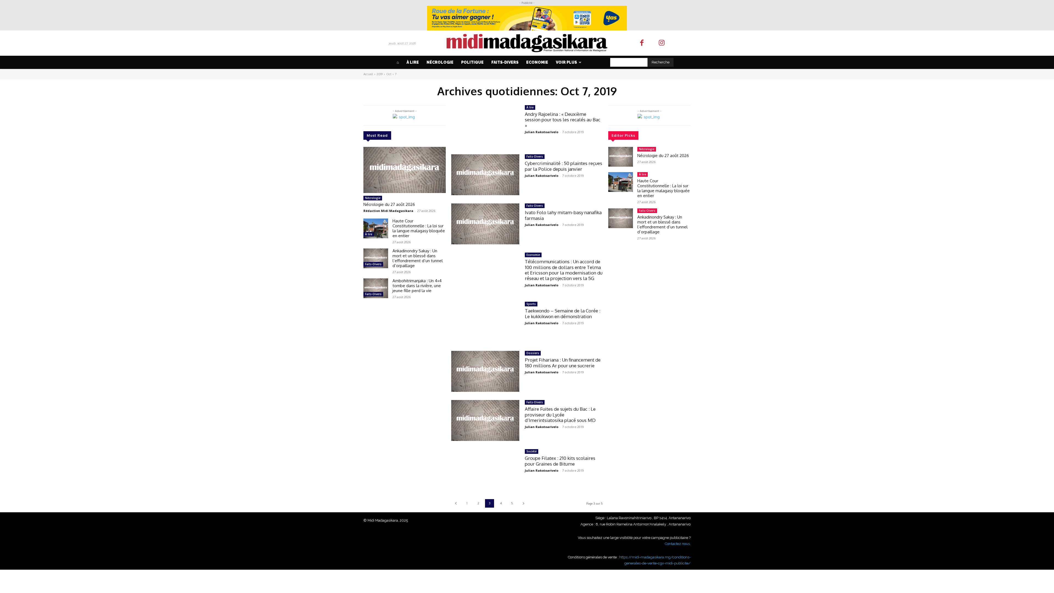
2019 (380, 74)
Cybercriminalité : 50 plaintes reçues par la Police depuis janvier (563, 166)
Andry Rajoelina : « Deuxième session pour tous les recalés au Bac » (562, 119)
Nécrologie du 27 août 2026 (389, 204)
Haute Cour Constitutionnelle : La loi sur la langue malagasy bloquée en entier (419, 228)
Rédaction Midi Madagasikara (388, 211)
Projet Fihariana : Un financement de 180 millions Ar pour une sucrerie (563, 362)
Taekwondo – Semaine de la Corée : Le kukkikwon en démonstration (562, 313)
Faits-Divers (373, 264)
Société (531, 451)
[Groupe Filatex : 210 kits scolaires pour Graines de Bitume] (485, 469)
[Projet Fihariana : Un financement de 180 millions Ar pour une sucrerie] (485, 371)
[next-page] (523, 503)
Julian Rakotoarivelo (541, 132)
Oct (388, 74)
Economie (533, 255)
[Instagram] (662, 43)
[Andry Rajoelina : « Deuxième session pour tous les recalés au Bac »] (485, 125)
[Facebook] (642, 43)
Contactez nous (677, 544)
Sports (531, 304)
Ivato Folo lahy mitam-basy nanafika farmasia (563, 215)
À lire (368, 234)
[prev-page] (455, 503)
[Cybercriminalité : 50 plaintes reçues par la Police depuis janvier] (485, 174)
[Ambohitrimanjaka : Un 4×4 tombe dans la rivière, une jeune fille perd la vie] (375, 288)
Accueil (368, 74)
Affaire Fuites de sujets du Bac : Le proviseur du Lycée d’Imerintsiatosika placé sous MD (560, 414)
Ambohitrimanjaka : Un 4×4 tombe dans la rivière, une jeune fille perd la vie (417, 285)
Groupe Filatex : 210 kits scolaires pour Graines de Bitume (560, 460)
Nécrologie (372, 198)
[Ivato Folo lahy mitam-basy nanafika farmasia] (485, 223)
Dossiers (532, 353)
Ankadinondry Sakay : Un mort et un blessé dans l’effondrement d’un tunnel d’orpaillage (418, 258)
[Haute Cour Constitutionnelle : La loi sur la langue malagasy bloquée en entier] (375, 228)
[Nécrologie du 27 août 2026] (404, 170)
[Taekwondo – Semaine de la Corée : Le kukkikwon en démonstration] (485, 322)
